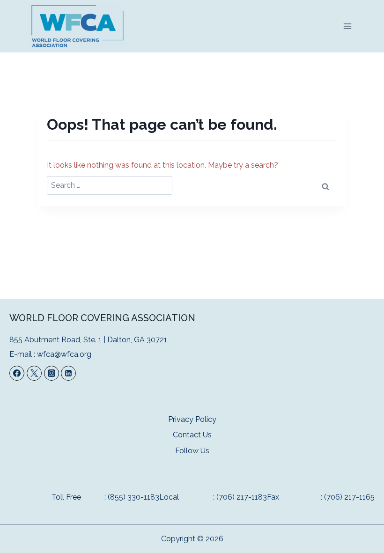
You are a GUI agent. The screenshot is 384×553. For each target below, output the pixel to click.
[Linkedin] (68, 373)
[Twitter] (34, 373)
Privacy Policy (192, 419)
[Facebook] (16, 373)
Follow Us (192, 450)
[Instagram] (51, 373)
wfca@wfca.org (64, 354)
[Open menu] (347, 26)
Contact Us (192, 434)
